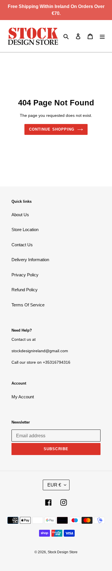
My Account (22, 396)
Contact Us (22, 244)
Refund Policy (24, 289)
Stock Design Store (63, 552)
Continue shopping (51, 129)
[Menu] (102, 36)
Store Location (24, 229)
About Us (20, 214)
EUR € (54, 485)
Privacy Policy (24, 274)
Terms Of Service (28, 304)
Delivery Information (30, 259)
